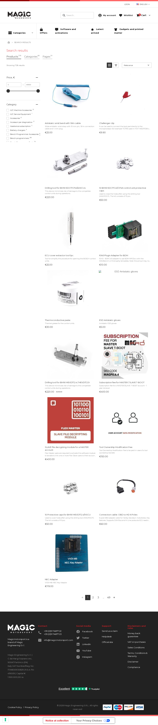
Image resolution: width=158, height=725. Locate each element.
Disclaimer (133, 661)
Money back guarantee (134, 635)
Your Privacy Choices (89, 720)
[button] (109, 65)
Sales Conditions (136, 647)
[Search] (64, 15)
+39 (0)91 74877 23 (53, 634)
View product (70, 116)
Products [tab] (13, 56)
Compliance (134, 667)
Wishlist (128, 15)
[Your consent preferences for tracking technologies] (5, 720)
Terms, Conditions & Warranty (137, 654)
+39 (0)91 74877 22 (52, 631)
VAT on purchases (137, 642)
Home (9, 42)
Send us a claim (110, 631)
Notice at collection (57, 720)
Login (127, 4)
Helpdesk (107, 636)
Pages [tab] (47, 56)
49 (108, 597)
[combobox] (77, 15)
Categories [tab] (32, 56)
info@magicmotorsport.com (58, 640)
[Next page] (114, 597)
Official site (107, 642)
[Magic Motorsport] (19, 15)
